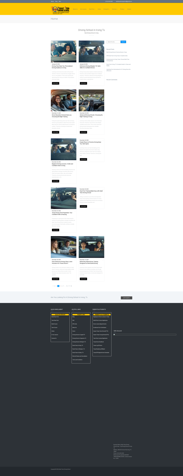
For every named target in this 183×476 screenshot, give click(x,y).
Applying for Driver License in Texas (101, 316)
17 (69, 286)
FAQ (60, 1)
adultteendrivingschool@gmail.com (124, 1)
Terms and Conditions (77, 359)
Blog (56, 1)
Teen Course (54, 327)
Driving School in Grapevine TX (79, 338)
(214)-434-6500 (109, 1)
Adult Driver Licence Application (100, 320)
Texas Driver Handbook (98, 341)
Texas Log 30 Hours (97, 345)
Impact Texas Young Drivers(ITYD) (101, 334)
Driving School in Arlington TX (79, 341)
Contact (129, 9)
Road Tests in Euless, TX (77, 352)
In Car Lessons (55, 334)
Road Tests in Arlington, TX (78, 349)
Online (99, 9)
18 (71, 286)
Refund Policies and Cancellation (79, 356)
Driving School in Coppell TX (78, 334)
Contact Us (54, 338)
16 (66, 286)
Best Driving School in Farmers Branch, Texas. (117, 52)
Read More (55, 83)
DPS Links (74, 324)
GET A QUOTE (126, 297)
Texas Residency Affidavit (99, 349)
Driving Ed (106, 9)
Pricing (122, 9)
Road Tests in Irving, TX (77, 345)
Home (54, 18)
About (52, 1)
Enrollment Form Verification (99, 327)
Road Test (91, 9)
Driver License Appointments (99, 324)
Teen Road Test (55, 320)
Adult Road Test (55, 316)
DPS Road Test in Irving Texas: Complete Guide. (117, 55)
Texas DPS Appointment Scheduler (101, 352)
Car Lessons (83, 9)
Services (114, 9)
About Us (75, 9)
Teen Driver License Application (100, 338)
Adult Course (54, 324)
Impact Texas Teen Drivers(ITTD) (100, 331)
